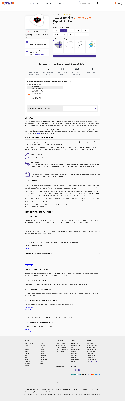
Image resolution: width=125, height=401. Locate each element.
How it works (49, 3)
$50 (71, 30)
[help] (85, 64)
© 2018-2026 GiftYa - (30, 389)
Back (4, 8)
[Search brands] (97, 3)
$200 (56, 34)
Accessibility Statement (47, 392)
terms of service (63, 396)
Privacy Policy (84, 389)
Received (40, 3)
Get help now (28, 250)
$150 (85, 30)
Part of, (58, 389)
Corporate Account (39, 54)
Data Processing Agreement (32, 392)
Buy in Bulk (59, 3)
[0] (121, 2)
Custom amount (79, 32)
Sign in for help (29, 248)
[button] (45, 87)
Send (31, 3)
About (38, 133)
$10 (56, 30)
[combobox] (78, 108)
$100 (78, 30)
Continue (74, 56)
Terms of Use (93, 389)
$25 (64, 30)
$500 (71, 34)
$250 (64, 34)
